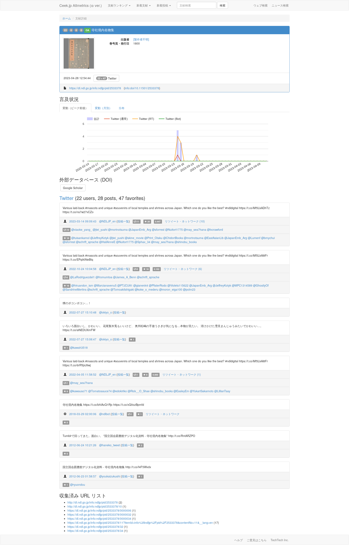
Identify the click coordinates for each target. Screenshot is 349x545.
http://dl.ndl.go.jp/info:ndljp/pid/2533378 (92, 502)
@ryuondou (77, 484)
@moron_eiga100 (170, 289)
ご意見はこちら (257, 540)
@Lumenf (254, 238)
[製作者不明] (141, 39)
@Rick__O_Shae (139, 391)
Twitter (107, 78)
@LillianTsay (222, 391)
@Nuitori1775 (174, 229)
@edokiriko (119, 391)
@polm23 (189, 289)
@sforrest (158, 229)
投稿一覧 (123, 221)
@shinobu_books (185, 242)
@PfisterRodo (158, 285)
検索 (222, 5)
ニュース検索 (280, 5)
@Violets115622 (177, 285)
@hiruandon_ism (82, 285)
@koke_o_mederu (146, 289)
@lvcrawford (215, 229)
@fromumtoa (104, 277)
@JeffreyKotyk (99, 238)
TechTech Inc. (280, 540)
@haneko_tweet (109, 445)
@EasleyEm (181, 391)
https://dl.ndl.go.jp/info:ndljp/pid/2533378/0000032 (99, 514)
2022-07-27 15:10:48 (82, 312)
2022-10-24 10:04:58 (82, 269)
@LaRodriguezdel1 (82, 277)
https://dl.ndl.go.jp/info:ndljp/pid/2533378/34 (95, 531)
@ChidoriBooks (173, 238)
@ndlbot (104, 414)
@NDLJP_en (107, 221)
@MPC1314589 (242, 285)
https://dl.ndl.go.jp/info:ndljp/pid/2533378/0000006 (99, 510)
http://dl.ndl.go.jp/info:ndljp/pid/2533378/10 (94, 506)
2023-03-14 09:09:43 (82, 221)
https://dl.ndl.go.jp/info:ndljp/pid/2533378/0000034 (99, 518)
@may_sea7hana (195, 229)
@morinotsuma (118, 229)
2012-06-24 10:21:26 (82, 445)
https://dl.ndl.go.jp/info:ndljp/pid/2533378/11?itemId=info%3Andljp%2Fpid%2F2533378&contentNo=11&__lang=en (140, 523)
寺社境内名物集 (102, 30)
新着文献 (143, 5)
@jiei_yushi (100, 229)
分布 (121, 108)
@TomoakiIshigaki (122, 289)
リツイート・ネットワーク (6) (183, 269)
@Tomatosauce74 (100, 391)
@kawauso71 (78, 391)
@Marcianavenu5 (105, 285)
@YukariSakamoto (201, 391)
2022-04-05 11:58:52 (82, 374)
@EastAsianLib (214, 238)
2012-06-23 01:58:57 (82, 476)
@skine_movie (134, 238)
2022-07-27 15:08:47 (82, 339)
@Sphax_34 (142, 242)
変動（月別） (103, 108)
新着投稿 (163, 5)
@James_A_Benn (124, 277)
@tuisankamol (80, 238)
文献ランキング (118, 5)
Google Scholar (73, 188)
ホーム (66, 18)
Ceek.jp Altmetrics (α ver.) (80, 5)
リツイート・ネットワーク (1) (181, 374)
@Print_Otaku (153, 238)
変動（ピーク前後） (75, 108)
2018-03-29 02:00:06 (82, 414)
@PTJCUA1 (124, 285)
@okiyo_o (105, 312)
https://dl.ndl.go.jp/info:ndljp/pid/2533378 (95, 88)
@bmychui (268, 238)
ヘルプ (238, 540)
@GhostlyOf (261, 285)
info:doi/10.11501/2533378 (142, 88)
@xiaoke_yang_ (81, 229)
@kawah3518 (79, 347)
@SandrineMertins (74, 289)
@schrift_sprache (87, 242)
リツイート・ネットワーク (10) (185, 221)
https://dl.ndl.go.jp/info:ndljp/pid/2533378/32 (95, 527)
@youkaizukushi (109, 476)
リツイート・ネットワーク (163, 414)
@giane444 (140, 285)
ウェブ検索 (260, 5)
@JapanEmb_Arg (139, 229)
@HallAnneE (107, 242)
